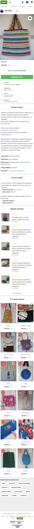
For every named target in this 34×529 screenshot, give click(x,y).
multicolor (23, 495)
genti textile (18, 491)
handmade (5, 495)
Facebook (22, 516)
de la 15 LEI (18, 190)
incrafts (8, 10)
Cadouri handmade (24, 483)
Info (17, 11)
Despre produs (17, 107)
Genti (3, 483)
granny (28, 491)
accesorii (4, 487)
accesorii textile (16, 487)
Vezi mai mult (17, 293)
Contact (20, 518)
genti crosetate (6, 491)
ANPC (3, 516)
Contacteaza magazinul (16, 171)
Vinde (12, 516)
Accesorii (12, 483)
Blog (16, 516)
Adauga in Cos (17, 77)
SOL (7, 516)
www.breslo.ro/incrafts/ (9, 130)
